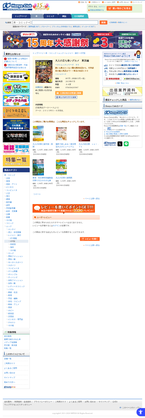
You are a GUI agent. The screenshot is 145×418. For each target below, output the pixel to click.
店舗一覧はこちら (122, 83)
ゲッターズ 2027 (88, 27)
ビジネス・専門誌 (15, 319)
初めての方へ (9, 382)
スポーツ (12, 265)
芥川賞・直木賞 (10, 345)
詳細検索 (113, 22)
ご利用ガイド (95, 2)
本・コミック (9, 175)
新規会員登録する (97, 10)
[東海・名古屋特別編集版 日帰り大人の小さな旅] (38, 174)
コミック (50, 16)
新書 (8, 217)
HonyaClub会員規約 (113, 132)
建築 (8, 199)
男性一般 (12, 259)
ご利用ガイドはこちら (131, 61)
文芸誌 (11, 316)
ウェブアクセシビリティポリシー (18, 405)
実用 (8, 181)
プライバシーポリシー (43, 402)
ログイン (102, 6)
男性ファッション (15, 256)
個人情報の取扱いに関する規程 (117, 134)
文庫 (8, 214)
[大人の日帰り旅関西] (61, 174)
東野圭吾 (76, 27)
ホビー (11, 310)
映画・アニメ (13, 304)
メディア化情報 (10, 342)
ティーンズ (12, 277)
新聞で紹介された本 (12, 339)
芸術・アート (11, 184)
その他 (9, 220)
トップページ (21, 16)
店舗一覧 (84, 2)
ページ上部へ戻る (92, 198)
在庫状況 (39, 87)
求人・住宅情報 (14, 232)
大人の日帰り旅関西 (64, 178)
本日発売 (7, 336)
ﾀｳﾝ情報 (13, 238)
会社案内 (8, 402)
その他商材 (79, 16)
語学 (8, 205)
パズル (11, 289)
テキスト (12, 322)
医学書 (9, 202)
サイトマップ (137, 2)
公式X (114, 402)
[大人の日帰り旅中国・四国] (38, 141)
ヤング (11, 253)
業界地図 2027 (33, 27)
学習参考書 (10, 208)
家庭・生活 (12, 292)
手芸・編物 (12, 298)
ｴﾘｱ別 (12, 241)
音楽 (10, 307)
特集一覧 (7, 348)
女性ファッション (15, 280)
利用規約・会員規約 (22, 402)
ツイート (37, 194)
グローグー (45, 27)
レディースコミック (16, 286)
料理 (10, 295)
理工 (8, 196)
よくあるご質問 (109, 2)
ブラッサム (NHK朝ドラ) (61, 27)
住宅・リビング (14, 301)
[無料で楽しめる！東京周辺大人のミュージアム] (61, 141)
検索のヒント (122, 22)
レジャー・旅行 (14, 235)
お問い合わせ (124, 2)
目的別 (13, 244)
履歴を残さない (135, 100)
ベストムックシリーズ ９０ (67, 65)
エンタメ (12, 229)
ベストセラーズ (60, 74)
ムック (9, 226)
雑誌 (64, 16)
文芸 (8, 178)
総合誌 (11, 313)
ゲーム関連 (12, 271)
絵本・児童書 (11, 211)
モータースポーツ (15, 262)
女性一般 (12, 283)
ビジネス (10, 187)
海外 (12, 247)
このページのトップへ (131, 408)
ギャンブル (12, 274)
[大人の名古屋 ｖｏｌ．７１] (84, 141)
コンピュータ (11, 190)
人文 (8, 193)
